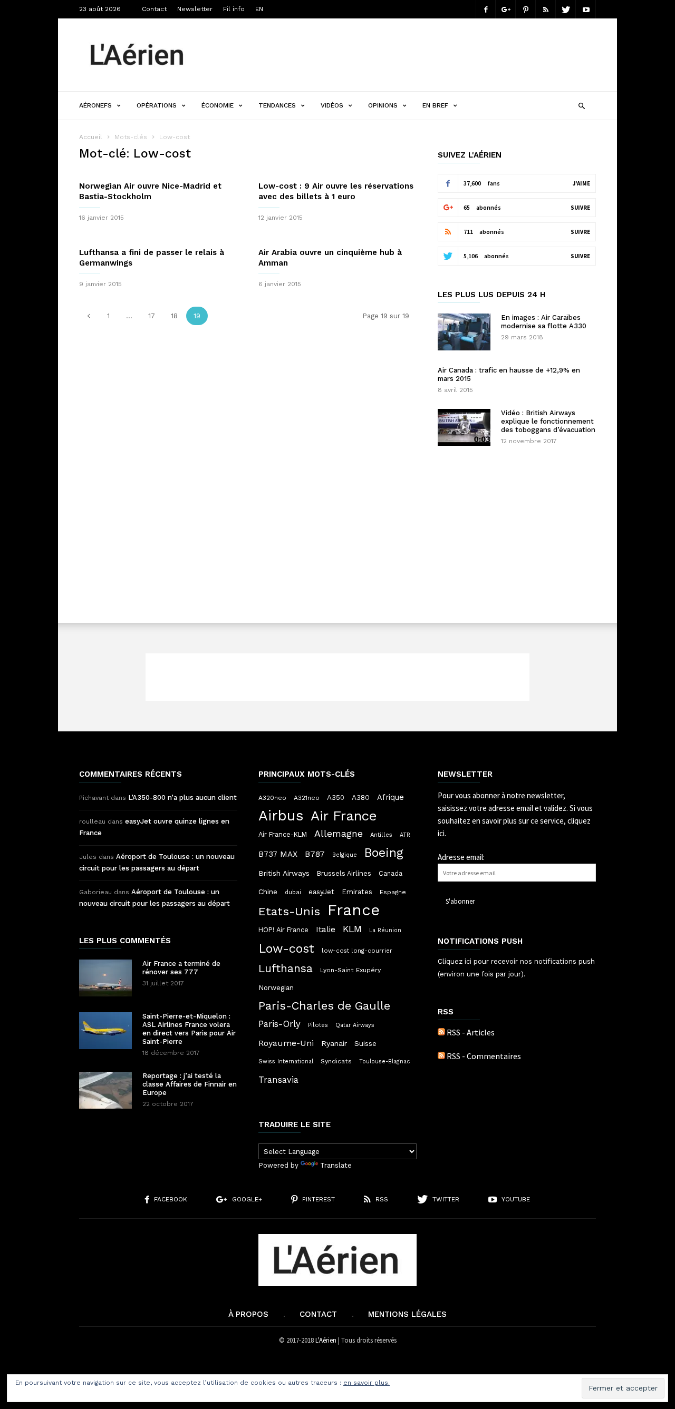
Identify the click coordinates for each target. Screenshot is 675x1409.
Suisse (365, 1043)
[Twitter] (566, 9)
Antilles (381, 834)
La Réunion (385, 930)
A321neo (307, 797)
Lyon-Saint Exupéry (350, 970)
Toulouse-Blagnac (384, 1061)
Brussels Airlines (344, 873)
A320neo (272, 797)
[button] (581, 105)
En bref (435, 105)
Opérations (157, 105)
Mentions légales (407, 1314)
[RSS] (546, 9)
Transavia (278, 1079)
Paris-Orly (279, 1024)
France (353, 910)
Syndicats (336, 1061)
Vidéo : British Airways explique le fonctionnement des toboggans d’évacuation (548, 421)
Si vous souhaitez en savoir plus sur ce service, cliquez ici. (515, 820)
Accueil (90, 137)
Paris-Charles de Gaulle (324, 1006)
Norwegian (276, 988)
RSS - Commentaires (484, 1056)
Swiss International (285, 1061)
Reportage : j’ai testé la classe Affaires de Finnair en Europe (189, 1084)
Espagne (393, 892)
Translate (336, 1165)
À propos (248, 1314)
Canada (390, 873)
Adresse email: (461, 857)
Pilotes (318, 1025)
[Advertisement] (404, 55)
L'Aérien (325, 1340)
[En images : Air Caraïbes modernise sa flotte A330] (464, 332)
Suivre (580, 207)
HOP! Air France (283, 930)
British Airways (284, 873)
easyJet (321, 892)
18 (174, 316)
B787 (315, 854)
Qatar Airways (354, 1025)
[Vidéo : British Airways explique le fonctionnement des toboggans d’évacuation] (464, 427)
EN (259, 9)
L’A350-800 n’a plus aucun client (182, 797)
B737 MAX (277, 854)
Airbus (280, 815)
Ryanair (334, 1043)
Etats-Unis (289, 911)
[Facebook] (486, 9)
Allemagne (338, 833)
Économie (217, 105)
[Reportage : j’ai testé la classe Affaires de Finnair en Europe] (105, 1090)
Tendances (277, 105)
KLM (352, 928)
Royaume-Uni (286, 1043)
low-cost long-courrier (357, 950)
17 (151, 316)
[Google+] (506, 9)
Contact (154, 9)
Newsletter (195, 9)
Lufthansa (285, 968)
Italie (325, 929)
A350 (335, 797)
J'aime (581, 183)
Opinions (383, 105)
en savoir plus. (366, 1382)
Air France (344, 815)
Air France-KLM (282, 834)
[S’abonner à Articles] (441, 1032)
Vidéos (332, 105)
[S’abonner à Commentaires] (441, 1056)
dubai (293, 892)
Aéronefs (95, 105)
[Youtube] (586, 9)
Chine (267, 891)
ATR (405, 834)
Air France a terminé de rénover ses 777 (181, 968)
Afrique (390, 797)
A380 (361, 797)
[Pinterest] (526, 9)
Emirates (357, 892)
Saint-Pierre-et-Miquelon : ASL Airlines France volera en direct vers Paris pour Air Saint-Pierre (189, 1028)
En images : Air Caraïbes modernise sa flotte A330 (543, 322)
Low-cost (286, 948)
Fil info (234, 9)
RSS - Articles (471, 1032)
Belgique (344, 855)
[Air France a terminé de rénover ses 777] (105, 978)
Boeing (383, 853)
